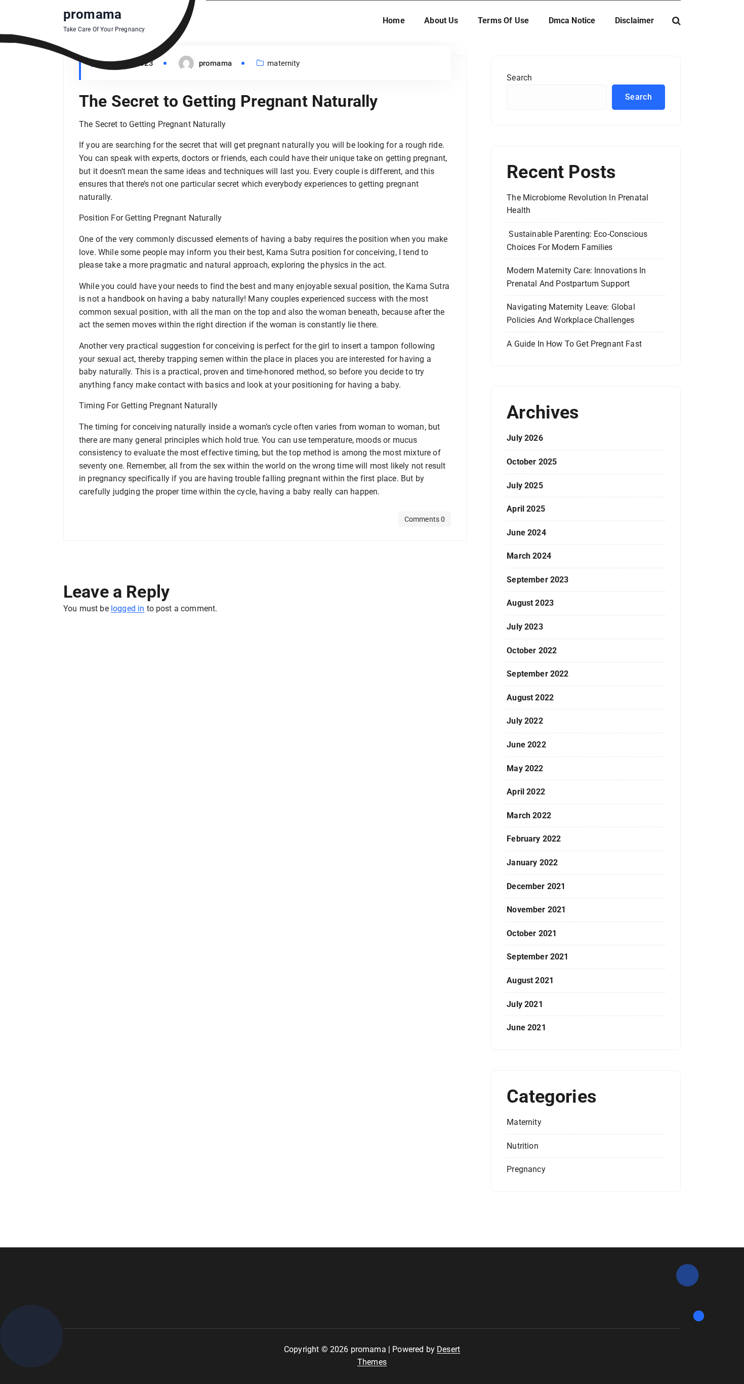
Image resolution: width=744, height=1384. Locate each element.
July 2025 (525, 485)
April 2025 (526, 509)
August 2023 (530, 603)
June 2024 (526, 532)
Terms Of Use (503, 20)
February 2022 (534, 839)
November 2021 (536, 909)
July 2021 (525, 1004)
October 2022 (532, 650)
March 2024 (529, 556)
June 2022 (526, 744)
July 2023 (525, 627)
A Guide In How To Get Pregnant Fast (574, 344)
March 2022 (529, 815)
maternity (283, 63)
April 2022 (526, 791)
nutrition (522, 1146)
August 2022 (530, 697)
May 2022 (525, 768)
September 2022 (537, 674)
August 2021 (530, 980)
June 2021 (526, 1027)
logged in (127, 608)
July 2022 (525, 721)
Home (394, 20)
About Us (441, 20)
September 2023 (537, 579)
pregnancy (526, 1169)
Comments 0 (424, 519)
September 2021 (537, 956)
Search (519, 77)
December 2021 (536, 886)
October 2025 (532, 462)
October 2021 (532, 933)
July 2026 (525, 438)
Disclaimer (634, 20)
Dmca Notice (572, 20)
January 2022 (532, 862)
